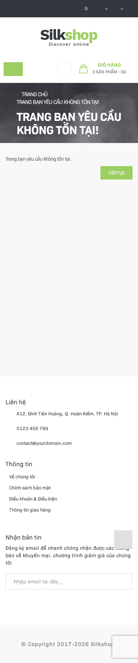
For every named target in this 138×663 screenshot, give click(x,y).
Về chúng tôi (22, 476)
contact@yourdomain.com (44, 443)
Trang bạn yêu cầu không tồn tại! (58, 101)
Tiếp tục (116, 173)
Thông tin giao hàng (30, 509)
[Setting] (119, 8)
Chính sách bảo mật (29, 487)
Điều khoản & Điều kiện (33, 498)
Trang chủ (34, 94)
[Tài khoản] (104, 8)
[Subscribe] (123, 582)
